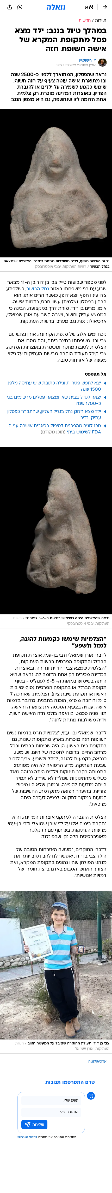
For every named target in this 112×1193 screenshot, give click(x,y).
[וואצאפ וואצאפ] (19, 7)
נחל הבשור (38, 289)
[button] (89, 7)
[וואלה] (56, 7)
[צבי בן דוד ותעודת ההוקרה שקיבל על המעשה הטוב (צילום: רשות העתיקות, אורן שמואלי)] (56, 972)
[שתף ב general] (10, 7)
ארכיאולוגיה (97, 1061)
